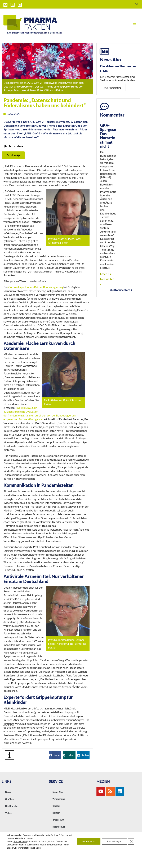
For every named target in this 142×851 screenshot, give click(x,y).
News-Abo (57, 792)
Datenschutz (58, 826)
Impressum (58, 820)
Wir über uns (58, 799)
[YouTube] (5, 5)
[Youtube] (100, 791)
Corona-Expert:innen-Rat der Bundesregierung (35, 287)
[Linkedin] (20, 5)
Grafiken (9, 799)
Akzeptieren (88, 841)
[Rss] (110, 791)
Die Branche (11, 806)
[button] (55, 755)
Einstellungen (20, 841)
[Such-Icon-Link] (137, 4)
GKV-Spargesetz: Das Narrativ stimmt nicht (110, 136)
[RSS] (13, 5)
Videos (8, 813)
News (8, 792)
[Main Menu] (135, 24)
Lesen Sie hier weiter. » (107, 279)
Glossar (56, 806)
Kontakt (56, 813)
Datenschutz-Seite (31, 847)
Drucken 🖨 (13, 155)
